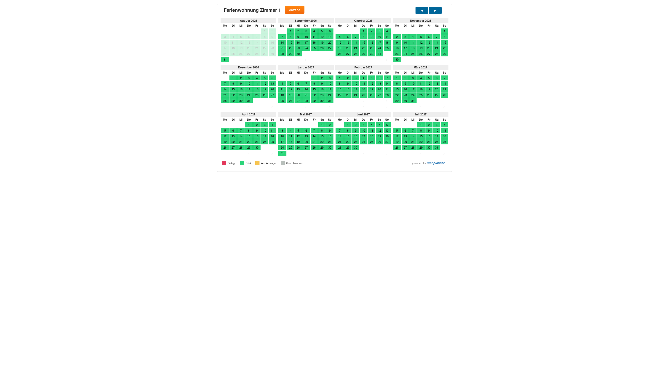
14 (282, 42)
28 (282, 53)
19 (322, 42)
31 (225, 59)
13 (329, 36)
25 (314, 48)
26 (322, 48)
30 (298, 53)
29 (290, 53)
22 (290, 48)
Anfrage (294, 10)
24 (306, 48)
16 (298, 42)
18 (314, 42)
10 (306, 36)
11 (314, 36)
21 (282, 48)
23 (298, 48)
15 (290, 42)
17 (306, 42)
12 (322, 36)
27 (329, 48)
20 (329, 42)
